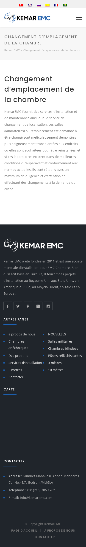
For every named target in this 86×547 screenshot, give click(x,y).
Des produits (18, 355)
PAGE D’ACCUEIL (24, 530)
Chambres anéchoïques (18, 344)
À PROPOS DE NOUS (59, 530)
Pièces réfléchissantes (65, 355)
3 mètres (55, 363)
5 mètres (15, 370)
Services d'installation (25, 363)
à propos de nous (21, 334)
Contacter (15, 377)
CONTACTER (45, 537)
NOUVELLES (57, 334)
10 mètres (56, 370)
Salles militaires (60, 341)
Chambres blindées (63, 348)
